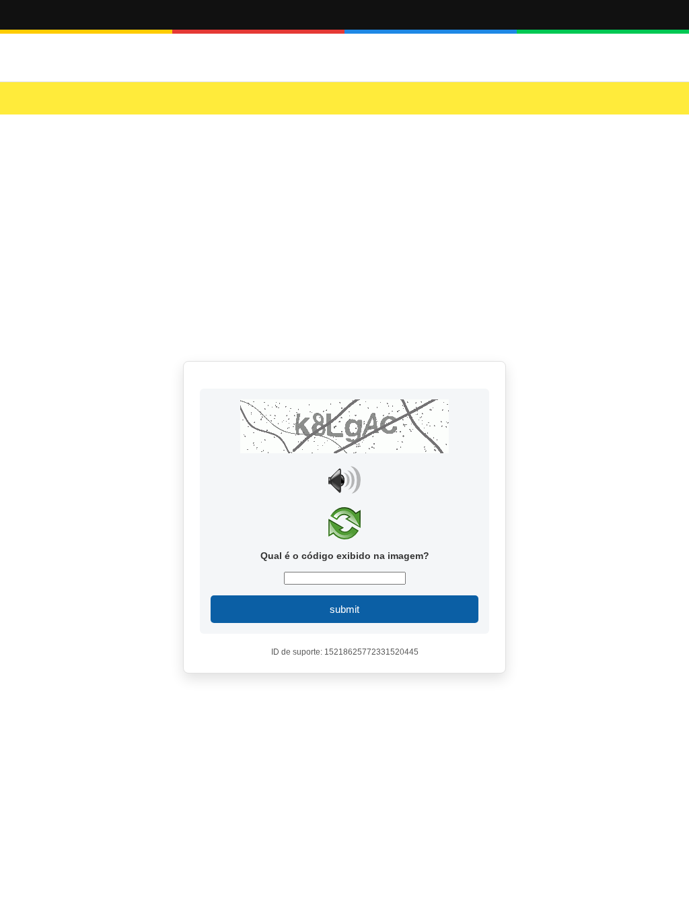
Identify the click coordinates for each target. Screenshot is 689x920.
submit (344, 609)
